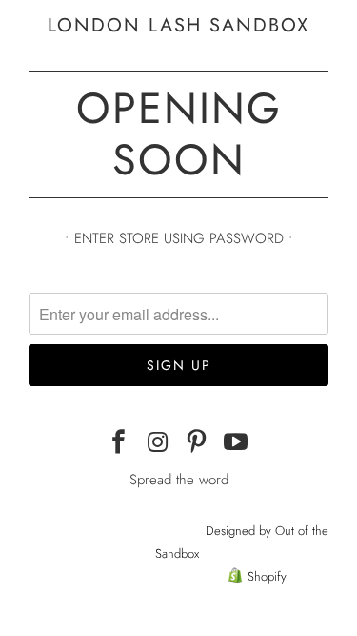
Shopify (267, 576)
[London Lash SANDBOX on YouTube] (236, 443)
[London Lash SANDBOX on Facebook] (120, 443)
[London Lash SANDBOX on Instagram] (158, 443)
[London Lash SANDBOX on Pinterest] (197, 443)
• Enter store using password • (179, 238)
